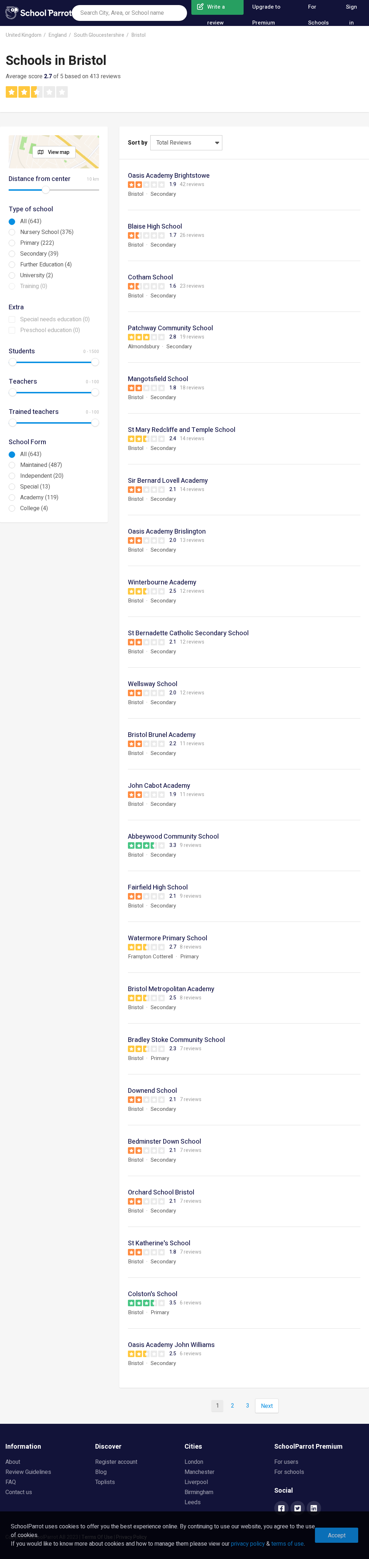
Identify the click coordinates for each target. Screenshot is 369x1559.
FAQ (10, 1482)
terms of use (287, 1544)
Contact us (18, 1492)
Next (267, 1406)
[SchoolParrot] (38, 12)
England (58, 35)
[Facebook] (281, 1509)
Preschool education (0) (50, 330)
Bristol (139, 35)
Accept (337, 1535)
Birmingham (198, 1492)
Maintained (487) (41, 465)
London (193, 1462)
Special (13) (35, 486)
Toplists (105, 1482)
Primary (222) (37, 243)
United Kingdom (23, 35)
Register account (116, 1462)
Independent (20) (41, 476)
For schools (289, 1472)
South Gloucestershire (99, 35)
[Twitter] (297, 1509)
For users (286, 1462)
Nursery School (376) (47, 232)
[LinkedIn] (314, 1509)
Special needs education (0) (55, 319)
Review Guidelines (28, 1472)
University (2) (36, 275)
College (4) (34, 508)
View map (59, 152)
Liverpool (196, 1482)
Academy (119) (39, 497)
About (12, 1462)
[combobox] (129, 13)
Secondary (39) (39, 253)
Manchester (199, 1472)
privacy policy (248, 1544)
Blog (101, 1472)
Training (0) (33, 286)
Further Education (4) (46, 264)
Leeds (192, 1502)
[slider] (46, 190)
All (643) (30, 221)
